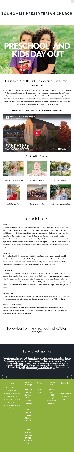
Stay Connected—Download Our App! (65, 396)
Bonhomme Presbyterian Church (37, 13)
